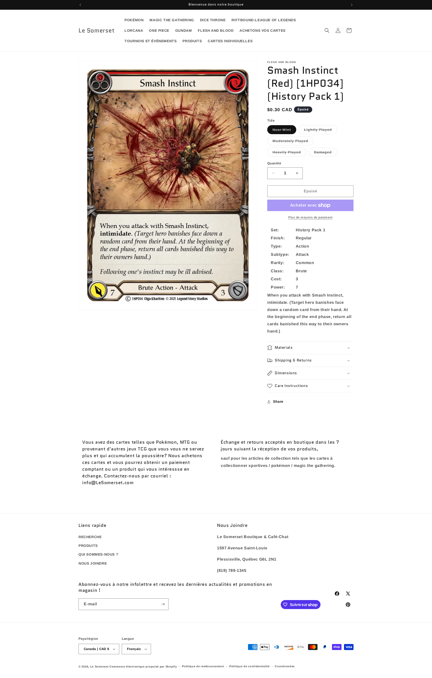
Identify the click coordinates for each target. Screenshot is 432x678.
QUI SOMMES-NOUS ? (98, 555)
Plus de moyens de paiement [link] (310, 217)
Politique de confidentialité (249, 666)
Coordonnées (285, 666)
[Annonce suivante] (351, 4)
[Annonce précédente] (80, 4)
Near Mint (284, 130)
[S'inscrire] (162, 604)
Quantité (274, 163)
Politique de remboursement (203, 666)
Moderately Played (293, 142)
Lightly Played (320, 130)
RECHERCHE (90, 537)
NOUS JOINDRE (92, 563)
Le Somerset (99, 666)
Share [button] (278, 401)
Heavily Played (289, 153)
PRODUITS (88, 546)
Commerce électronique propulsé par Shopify (143, 666)
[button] (327, 30)
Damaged (325, 153)
